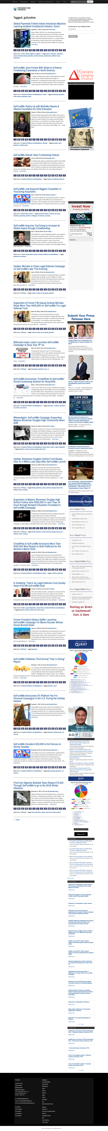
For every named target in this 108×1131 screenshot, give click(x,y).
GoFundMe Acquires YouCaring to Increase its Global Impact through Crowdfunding (37, 227)
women (42, 610)
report (55, 686)
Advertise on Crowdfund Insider (48, 1111)
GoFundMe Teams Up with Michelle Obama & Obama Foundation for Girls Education (36, 107)
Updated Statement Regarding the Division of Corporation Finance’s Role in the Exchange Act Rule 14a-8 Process (81, 922)
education (55, 143)
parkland (16, 490)
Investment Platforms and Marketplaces (31, 94)
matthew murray (56, 56)
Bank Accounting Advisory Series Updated (81, 856)
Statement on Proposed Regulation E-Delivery (79, 1018)
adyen (48, 54)
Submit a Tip (44, 1109)
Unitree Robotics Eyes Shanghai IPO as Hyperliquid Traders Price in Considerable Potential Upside (81, 769)
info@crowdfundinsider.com (23, 1098)
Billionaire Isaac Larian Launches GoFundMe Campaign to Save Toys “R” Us (36, 343)
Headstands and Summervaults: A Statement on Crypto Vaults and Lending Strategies (80, 972)
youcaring (47, 216)
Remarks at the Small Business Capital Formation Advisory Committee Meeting (80, 982)
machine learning (38, 56)
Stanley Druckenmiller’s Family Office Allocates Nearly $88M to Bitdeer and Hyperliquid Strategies (79, 742)
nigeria (43, 812)
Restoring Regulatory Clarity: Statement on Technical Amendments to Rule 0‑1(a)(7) (80, 962)
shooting (25, 490)
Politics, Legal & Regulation (57, 447)
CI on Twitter (17, 1106)
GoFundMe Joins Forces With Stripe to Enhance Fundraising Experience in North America (38, 69)
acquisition (50, 406)
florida (33, 488)
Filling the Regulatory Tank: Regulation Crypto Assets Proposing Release (79, 895)
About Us (44, 1113)
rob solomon (40, 216)
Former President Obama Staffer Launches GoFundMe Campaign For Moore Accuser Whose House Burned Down (38, 622)
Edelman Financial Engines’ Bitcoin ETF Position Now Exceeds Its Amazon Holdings (81, 750)
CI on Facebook (18, 1109)
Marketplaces (24, 2)
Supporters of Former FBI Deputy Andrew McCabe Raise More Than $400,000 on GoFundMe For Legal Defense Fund (40, 305)
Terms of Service (45, 1120)
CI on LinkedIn (18, 1111)
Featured (14, 2)
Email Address (72, 29)
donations (16, 216)
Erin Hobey (48, 231)
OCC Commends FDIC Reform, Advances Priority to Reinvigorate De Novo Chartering (81, 863)
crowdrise (51, 214)
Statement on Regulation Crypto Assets (80, 903)
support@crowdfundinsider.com (25, 1100)
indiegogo (34, 216)
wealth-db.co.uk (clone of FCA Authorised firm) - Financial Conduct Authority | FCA (80, 1031)
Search (90, 2)
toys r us (46, 369)
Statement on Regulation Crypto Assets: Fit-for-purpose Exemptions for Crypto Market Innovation (80, 885)
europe (15, 56)
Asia (43, 1101)
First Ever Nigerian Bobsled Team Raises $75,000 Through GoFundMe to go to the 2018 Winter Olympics (38, 785)
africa (33, 812)
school (20, 490)
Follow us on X (81, 834)
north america (17, 96)
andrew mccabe (36, 293)
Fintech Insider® (18, 1085)
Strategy (44, 1090)
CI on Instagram (18, 1113)
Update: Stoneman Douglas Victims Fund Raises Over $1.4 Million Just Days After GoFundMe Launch (40, 460)
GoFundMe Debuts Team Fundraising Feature (36, 155)
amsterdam (53, 54)
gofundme (30, 56)
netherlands (17, 58)
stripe (29, 96)
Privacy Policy (45, 1122)
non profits (16, 408)
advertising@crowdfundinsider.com (27, 1103)
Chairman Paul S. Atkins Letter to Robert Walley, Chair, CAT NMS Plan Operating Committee (80, 932)
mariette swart (47, 56)
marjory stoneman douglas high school (35, 449)
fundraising (55, 94)
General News (24, 214)
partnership (24, 96)
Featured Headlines (46, 1081)
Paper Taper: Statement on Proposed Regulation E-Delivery (79, 1009)
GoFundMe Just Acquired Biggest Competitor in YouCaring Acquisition (37, 190)
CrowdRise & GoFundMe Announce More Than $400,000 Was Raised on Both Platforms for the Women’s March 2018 (37, 546)
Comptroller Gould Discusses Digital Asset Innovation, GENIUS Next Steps (81, 841)
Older (17, 819)
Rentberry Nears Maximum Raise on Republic (82, 763)
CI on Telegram (18, 1115)
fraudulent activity (22, 56)
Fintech (58, 2)
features (50, 179)
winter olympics (57, 812)
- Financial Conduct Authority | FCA (78, 1048)
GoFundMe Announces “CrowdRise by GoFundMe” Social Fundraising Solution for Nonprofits (39, 380)
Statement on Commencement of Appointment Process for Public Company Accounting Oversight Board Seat (80, 912)
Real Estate (44, 1099)
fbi (41, 293)
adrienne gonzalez (43, 214)
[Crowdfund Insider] (22, 12)
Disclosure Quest (18, 1087)
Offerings (33, 2)
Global (27, 54)
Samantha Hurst (51, 73)
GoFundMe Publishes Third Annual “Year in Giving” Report (39, 660)
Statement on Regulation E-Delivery (78, 1002)
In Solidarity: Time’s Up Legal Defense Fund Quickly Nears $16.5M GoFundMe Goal (39, 584)
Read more (72, 890)
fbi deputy (45, 293)
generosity (22, 216)
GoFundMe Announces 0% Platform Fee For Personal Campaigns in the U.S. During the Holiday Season (39, 698)
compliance (60, 54)
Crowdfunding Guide (46, 1115)
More (64, 2)
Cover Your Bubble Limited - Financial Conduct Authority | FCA (79, 1056)
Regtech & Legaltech (35, 54)
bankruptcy (35, 369)
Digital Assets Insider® (19, 1089)
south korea (49, 812)
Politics (43, 1088)
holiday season (58, 732)
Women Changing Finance (47, 1103)
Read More (34, 44)
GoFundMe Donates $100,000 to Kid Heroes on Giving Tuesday (37, 745)
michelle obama (23, 145)
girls (60, 143)
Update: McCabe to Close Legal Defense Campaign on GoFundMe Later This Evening (39, 267)
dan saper (57, 214)
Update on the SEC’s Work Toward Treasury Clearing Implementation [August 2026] (80, 942)
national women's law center (32, 610)
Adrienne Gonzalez (51, 195)
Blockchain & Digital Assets (46, 2)
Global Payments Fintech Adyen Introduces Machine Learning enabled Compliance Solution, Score (40, 25)
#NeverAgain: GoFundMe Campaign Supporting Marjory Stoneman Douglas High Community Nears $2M (39, 420)
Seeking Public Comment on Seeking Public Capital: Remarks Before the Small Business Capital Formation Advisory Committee (80, 992)
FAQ (43, 1117)
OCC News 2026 (78, 844)
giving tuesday (51, 771)
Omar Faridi (52, 29)
